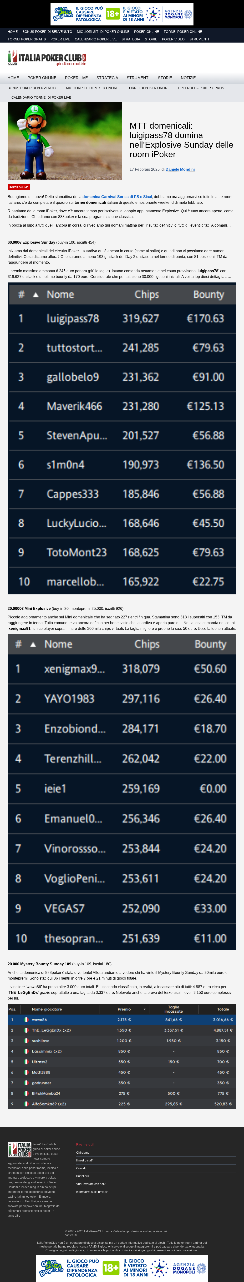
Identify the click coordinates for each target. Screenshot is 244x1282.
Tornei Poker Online (183, 32)
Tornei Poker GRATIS (27, 39)
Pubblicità (82, 1176)
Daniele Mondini (180, 169)
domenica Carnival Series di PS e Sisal (117, 197)
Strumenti (199, 39)
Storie (151, 39)
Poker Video (173, 39)
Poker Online (146, 32)
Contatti (81, 1168)
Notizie (188, 78)
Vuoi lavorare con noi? (91, 1184)
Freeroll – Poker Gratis (201, 88)
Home (13, 32)
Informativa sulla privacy (91, 1192)
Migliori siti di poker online (103, 32)
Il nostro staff (84, 1160)
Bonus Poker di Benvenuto (47, 32)
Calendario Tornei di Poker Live (41, 97)
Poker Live (60, 39)
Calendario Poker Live (96, 39)
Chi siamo (82, 1152)
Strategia (131, 39)
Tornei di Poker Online (148, 88)
